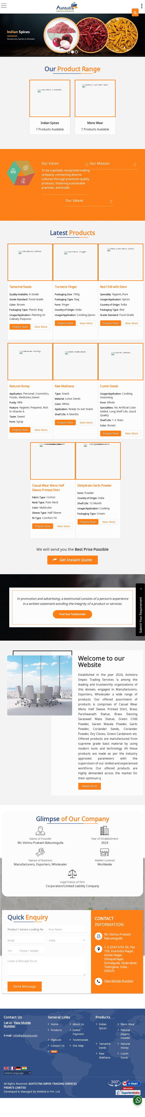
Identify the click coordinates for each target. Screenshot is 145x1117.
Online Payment (78, 1032)
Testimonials (80, 1040)
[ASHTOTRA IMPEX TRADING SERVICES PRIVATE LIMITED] (67, 7)
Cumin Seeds (109, 386)
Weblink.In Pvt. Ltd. (48, 1091)
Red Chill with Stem (113, 287)
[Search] (135, 12)
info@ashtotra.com (25, 1035)
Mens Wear (95, 123)
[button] (118, 981)
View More (40, 326)
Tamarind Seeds (20, 287)
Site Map (78, 1045)
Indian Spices (50, 123)
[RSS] (54, 1051)
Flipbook (56, 1040)
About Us (78, 1024)
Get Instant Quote (75, 559)
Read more (89, 786)
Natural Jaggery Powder (125, 1034)
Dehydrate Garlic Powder (94, 485)
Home (54, 1024)
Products (56, 1030)
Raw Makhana (64, 386)
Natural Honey (19, 386)
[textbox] (26, 929)
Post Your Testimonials (72, 614)
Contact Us (58, 1045)
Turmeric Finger (66, 287)
